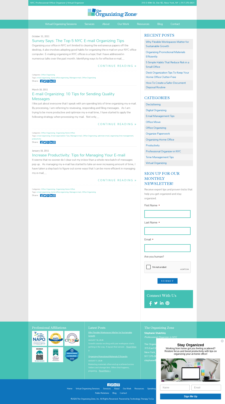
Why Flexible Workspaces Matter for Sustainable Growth (167, 44)
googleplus (48, 81)
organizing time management (121, 135)
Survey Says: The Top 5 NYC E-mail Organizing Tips (78, 40)
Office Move (153, 122)
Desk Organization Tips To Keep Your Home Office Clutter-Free (167, 75)
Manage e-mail (75, 77)
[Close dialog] (222, 341)
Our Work (123, 24)
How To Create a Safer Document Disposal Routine (166, 85)
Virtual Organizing (156, 163)
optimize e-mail (103, 135)
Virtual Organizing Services (88, 388)
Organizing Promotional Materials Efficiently (165, 54)
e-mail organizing (43, 77)
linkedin (51, 81)
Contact (175, 24)
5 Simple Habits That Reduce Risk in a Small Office (167, 64)
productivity (36, 139)
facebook (41, 81)
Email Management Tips (160, 116)
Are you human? (154, 257)
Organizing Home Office (65, 133)
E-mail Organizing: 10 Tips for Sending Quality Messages (73, 96)
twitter (45, 81)
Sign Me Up (190, 396)
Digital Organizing (156, 110)
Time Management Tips (160, 157)
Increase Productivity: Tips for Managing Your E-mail (78, 155)
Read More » (105, 371)
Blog (160, 24)
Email (148, 239)
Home (69, 388)
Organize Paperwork (158, 133)
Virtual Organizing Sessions (61, 24)
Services (89, 24)
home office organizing (60, 77)
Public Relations (102, 393)
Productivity (153, 145)
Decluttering (153, 104)
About (106, 24)
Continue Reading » (117, 66)
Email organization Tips (60, 135)
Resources (143, 24)
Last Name (152, 222)
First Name (152, 205)
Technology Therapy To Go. (142, 399)
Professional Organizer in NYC (163, 151)
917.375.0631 (188, 2)
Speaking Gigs (153, 388)
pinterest (54, 81)
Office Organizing (48, 74)
